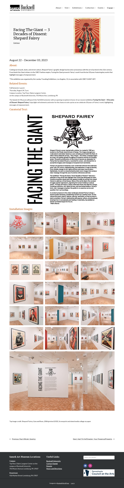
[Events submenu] (104, 7)
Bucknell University (53, 461)
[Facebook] (85, 466)
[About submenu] (61, 7)
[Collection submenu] (95, 7)
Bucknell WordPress (63, 483)
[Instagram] (90, 466)
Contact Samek (52, 464)
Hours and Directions (54, 469)
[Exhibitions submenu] (82, 7)
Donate (49, 466)
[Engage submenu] (114, 7)
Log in (73, 483)
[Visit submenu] (69, 7)
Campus (16, 43)
